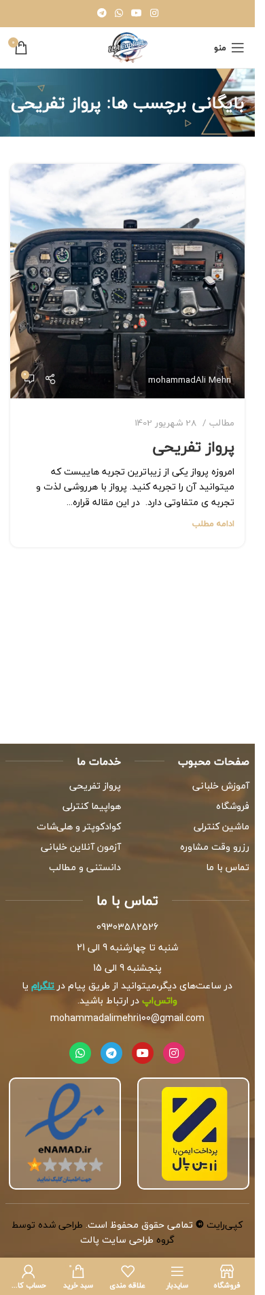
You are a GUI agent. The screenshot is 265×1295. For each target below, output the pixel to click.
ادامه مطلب (213, 523)
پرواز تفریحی (193, 447)
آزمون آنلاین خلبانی (81, 846)
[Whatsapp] (80, 1053)
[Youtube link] (136, 13)
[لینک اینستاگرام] (154, 13)
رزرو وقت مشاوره (214, 846)
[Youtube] (143, 1053)
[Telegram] (111, 1053)
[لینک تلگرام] (102, 13)
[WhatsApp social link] (119, 13)
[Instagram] (174, 1053)
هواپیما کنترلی (92, 805)
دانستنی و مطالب (85, 867)
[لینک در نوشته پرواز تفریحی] (127, 281)
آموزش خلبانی (220, 785)
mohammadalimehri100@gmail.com (127, 1017)
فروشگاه (232, 805)
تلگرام (42, 985)
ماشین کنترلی (221, 826)
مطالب (221, 422)
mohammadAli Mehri (189, 380)
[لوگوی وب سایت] (127, 45)
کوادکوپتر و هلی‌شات (79, 826)
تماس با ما (227, 867)
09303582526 (127, 926)
